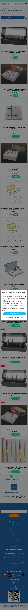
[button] (14, 317)
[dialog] (14, 305)
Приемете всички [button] (14, 313)
